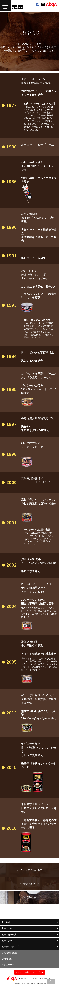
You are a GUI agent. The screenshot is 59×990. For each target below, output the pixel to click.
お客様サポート (9, 964)
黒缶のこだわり (9, 928)
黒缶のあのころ (31, 883)
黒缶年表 (31, 897)
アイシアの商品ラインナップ (27, 972)
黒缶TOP (6, 922)
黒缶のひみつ (8, 940)
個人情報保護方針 (10, 952)
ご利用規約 (7, 958)
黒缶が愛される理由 (31, 870)
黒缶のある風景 (9, 934)
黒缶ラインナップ (10, 946)
